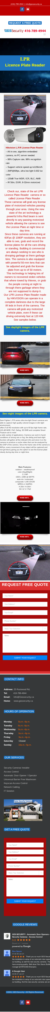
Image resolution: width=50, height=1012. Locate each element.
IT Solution (9, 791)
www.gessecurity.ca (23, 701)
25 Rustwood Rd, (22, 689)
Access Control (11, 772)
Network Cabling (12, 787)
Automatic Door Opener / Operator (20, 775)
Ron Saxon (17, 951)
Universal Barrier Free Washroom (20, 779)
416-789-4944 (19, 693)
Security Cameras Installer (16, 768)
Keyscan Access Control (15, 783)
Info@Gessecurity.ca (24, 697)
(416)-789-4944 (17, 4)
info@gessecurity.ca (34, 4)
